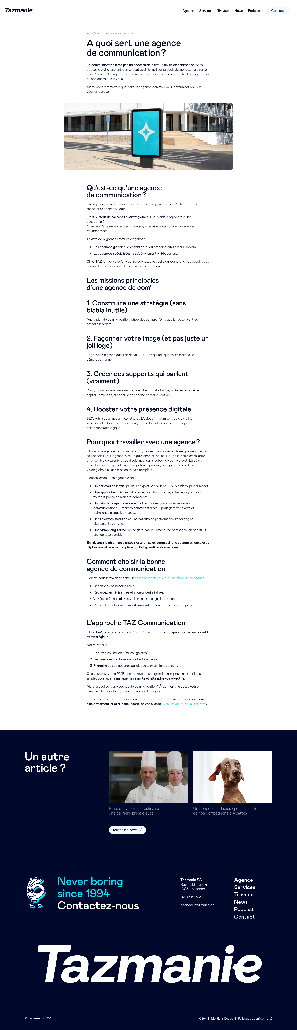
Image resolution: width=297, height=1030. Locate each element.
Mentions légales (222, 1018)
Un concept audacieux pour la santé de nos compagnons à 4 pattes (225, 811)
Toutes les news (125, 830)
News (238, 10)
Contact (277, 10)
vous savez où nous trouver (184, 704)
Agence (188, 10)
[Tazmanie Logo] (19, 11)
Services (205, 10)
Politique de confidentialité (255, 1018)
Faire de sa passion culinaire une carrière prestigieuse (134, 811)
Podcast (254, 10)
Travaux (223, 10)
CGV (202, 1018)
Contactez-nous (98, 905)
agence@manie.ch (197, 905)
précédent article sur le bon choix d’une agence (169, 578)
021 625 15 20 (191, 897)
